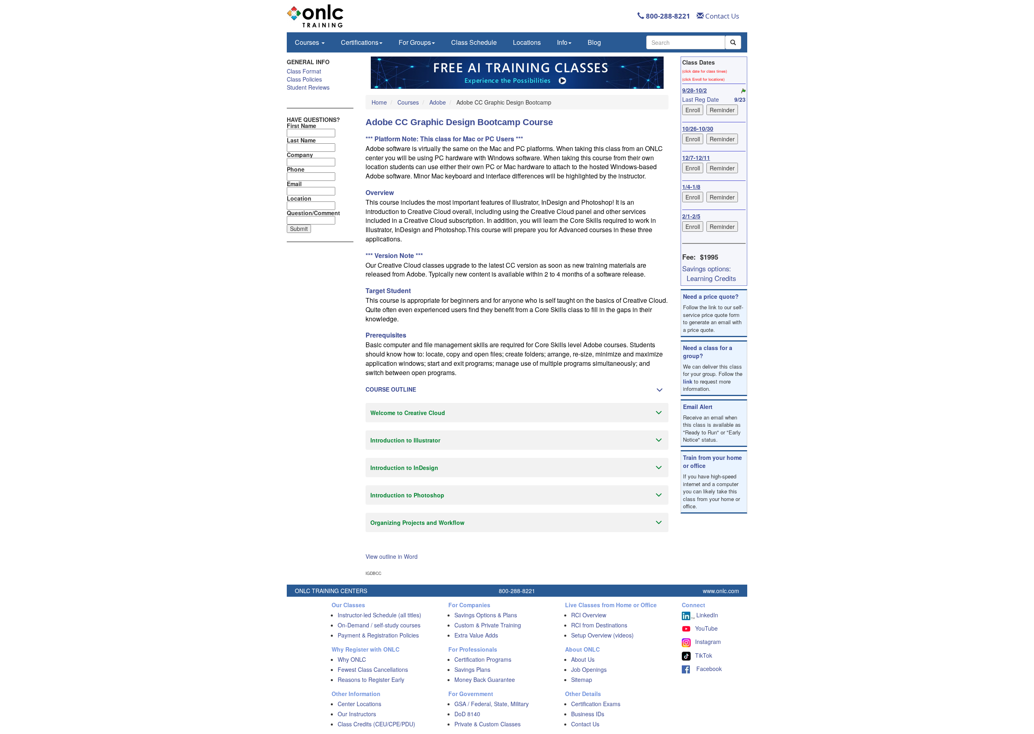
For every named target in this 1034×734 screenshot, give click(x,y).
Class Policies (304, 79)
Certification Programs (482, 659)
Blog (594, 42)
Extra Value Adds (476, 635)
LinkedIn (706, 615)
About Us (583, 659)
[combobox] (685, 42)
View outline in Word (392, 556)
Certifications (359, 42)
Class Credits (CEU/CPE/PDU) (376, 724)
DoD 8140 (467, 714)
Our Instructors (357, 714)
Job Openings (589, 669)
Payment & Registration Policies (378, 635)
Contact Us (721, 16)
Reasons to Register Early (371, 679)
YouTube (706, 628)
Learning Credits (711, 278)
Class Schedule (474, 42)
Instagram (708, 642)
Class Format (304, 71)
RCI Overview (588, 615)
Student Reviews (308, 87)
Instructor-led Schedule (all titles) (379, 615)
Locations (527, 42)
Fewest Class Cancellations (373, 669)
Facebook (706, 669)
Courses (308, 42)
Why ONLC (352, 659)
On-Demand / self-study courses (379, 625)
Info (562, 42)
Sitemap (581, 679)
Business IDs (587, 714)
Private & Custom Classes (487, 724)
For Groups (415, 42)
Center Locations (359, 704)
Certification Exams (595, 704)
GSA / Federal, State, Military (491, 704)
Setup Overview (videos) (602, 635)
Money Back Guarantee (484, 679)
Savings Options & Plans (485, 615)
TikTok (703, 655)
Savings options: (706, 268)
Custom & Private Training (487, 625)
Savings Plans (472, 669)
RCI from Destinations (599, 625)
